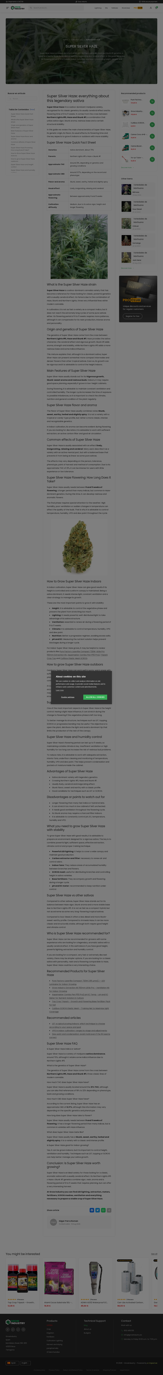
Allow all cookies (95, 697)
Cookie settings (67, 697)
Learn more (60, 690)
